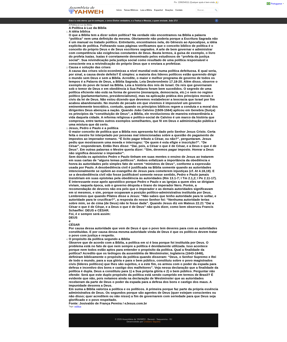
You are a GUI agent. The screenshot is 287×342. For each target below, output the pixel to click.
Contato (179, 10)
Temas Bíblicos (131, 10)
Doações (169, 10)
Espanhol (158, 10)
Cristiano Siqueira (152, 321)
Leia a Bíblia (146, 10)
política (77, 306)
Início (119, 10)
